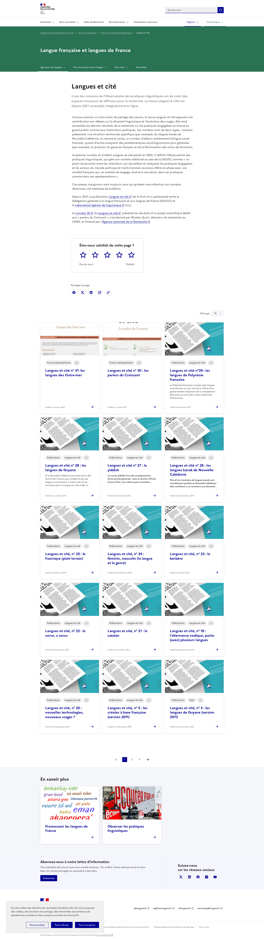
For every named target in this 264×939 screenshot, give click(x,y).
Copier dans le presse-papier (108, 292)
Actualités (45, 22)
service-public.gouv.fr (208, 908)
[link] (116, 759)
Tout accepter (87, 925)
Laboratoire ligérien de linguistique (98, 205)
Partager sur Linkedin (91, 292)
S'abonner (49, 878)
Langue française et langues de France (57, 32)
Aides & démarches (94, 22)
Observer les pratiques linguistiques (116, 32)
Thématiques (213, 22)
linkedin (189, 877)
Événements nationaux (145, 22)
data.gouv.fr (140, 908)
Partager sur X (82, 292)
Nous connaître (67, 22)
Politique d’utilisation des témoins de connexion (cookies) (124, 927)
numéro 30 (83, 213)
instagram (207, 877)
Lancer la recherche (221, 10)
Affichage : (208, 313)
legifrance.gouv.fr (162, 908)
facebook (198, 877)
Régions (191, 22)
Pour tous (119, 67)
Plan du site (204, 927)
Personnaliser (37, 925)
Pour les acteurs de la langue (88, 67)
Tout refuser (62, 925)
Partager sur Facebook (74, 292)
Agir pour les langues (87, 32)
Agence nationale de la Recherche (124, 222)
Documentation (117, 22)
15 (215, 313)
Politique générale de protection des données (174, 927)
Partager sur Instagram (100, 292)
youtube (215, 877)
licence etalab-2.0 (102, 935)
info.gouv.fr (184, 908)
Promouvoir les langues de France (66, 828)
